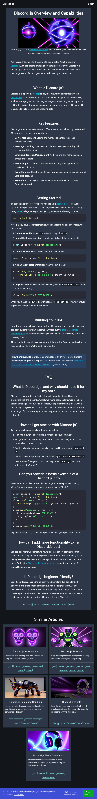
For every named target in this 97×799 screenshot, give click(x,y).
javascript (55, 604)
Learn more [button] (19, 795)
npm (18, 211)
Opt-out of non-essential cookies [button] (71, 793)
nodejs (71, 604)
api (24, 604)
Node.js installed (64, 204)
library (64, 604)
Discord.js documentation (40, 563)
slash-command (48, 777)
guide (88, 666)
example (80, 666)
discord (36, 604)
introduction (37, 666)
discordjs (45, 604)
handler (16, 724)
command (18, 720)
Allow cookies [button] (88, 793)
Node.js (36, 93)
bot (29, 604)
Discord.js (15, 66)
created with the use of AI (38, 50)
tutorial (80, 670)
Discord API (16, 97)
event (80, 724)
